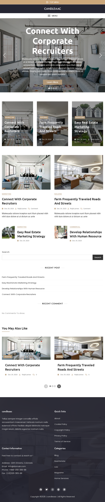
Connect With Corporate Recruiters (52, 41)
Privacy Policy (60, 435)
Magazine (59, 472)
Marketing (9, 117)
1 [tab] (49, 88)
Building (43, 117)
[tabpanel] (52, 55)
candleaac (52, 9)
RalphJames (25, 139)
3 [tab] (53, 88)
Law (56, 466)
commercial (75, 227)
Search (5, 252)
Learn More (52, 82)
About (57, 418)
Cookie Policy (60, 424)
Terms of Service (62, 441)
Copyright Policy (62, 430)
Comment (34, 209)
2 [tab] (51, 88)
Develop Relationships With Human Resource (23, 288)
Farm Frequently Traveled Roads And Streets (51, 126)
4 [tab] (56, 88)
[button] (52, 16)
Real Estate (59, 461)
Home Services (61, 478)
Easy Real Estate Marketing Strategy (86, 126)
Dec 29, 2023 (11, 139)
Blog (56, 455)
